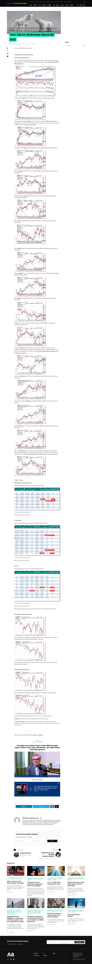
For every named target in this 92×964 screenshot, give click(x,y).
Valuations (38, 913)
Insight (22, 28)
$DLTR (22, 348)
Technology (29, 913)
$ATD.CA (23, 376)
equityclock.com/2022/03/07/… (52, 62)
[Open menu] (58, 783)
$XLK (25, 148)
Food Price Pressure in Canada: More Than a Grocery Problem (54, 915)
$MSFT (21, 273)
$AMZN (21, 171)
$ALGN (26, 196)
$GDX (24, 98)
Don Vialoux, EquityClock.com (30, 818)
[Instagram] (81, 5)
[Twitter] (78, 5)
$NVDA (20, 248)
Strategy (13, 913)
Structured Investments (12, 914)
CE (43, 953)
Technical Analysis (52, 28)
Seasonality (44, 28)
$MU (19, 221)
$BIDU (19, 298)
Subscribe (52, 841)
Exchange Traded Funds (14, 28)
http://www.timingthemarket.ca (47, 824)
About (54, 953)
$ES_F (21, 64)
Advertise (45, 955)
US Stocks (34, 913)
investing (27, 28)
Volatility (29, 914)
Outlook (38, 28)
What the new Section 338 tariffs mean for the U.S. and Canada (76, 884)
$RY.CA (22, 426)
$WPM (29, 121)
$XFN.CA (28, 401)
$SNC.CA (23, 451)
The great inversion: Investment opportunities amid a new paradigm (35, 884)
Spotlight (9, 913)
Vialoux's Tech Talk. (38, 735)
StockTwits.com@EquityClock (22, 57)
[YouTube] (84, 5)
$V (17, 323)
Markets (32, 28)
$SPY (18, 64)
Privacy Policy (36, 955)
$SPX (15, 64)
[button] (84, 1)
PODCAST (36, 953)
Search (84, 46)
